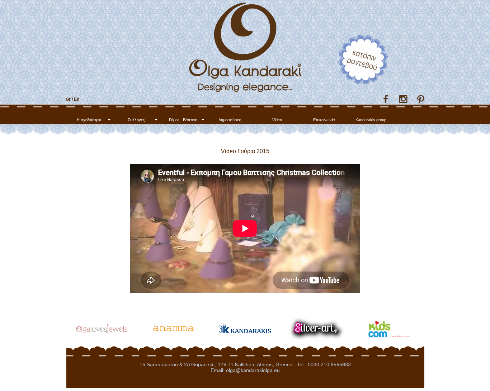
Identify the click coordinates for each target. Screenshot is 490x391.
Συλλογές (136, 120)
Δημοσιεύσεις (229, 120)
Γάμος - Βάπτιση (183, 120)
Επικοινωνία (324, 120)
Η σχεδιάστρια (89, 120)
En (76, 99)
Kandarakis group (370, 120)
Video (277, 120)
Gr (68, 99)
